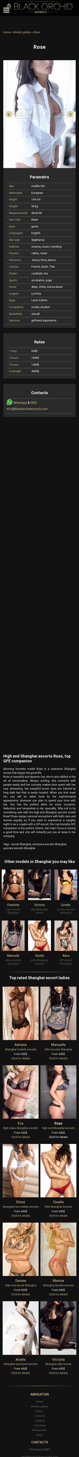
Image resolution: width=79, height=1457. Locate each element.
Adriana (20, 1044)
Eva (20, 1123)
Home (7, 32)
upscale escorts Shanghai (19, 848)
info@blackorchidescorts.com (27, 409)
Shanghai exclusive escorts (21, 1364)
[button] (8, 114)
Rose (58, 1123)
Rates (39, 1411)
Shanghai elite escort (58, 1364)
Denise (20, 1280)
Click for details (20, 1058)
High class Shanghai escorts (20, 1128)
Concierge (39, 1425)
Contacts (39, 1416)
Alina (66, 955)
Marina (58, 1280)
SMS (33, 402)
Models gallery (22, 32)
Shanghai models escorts (20, 1049)
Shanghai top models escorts (21, 1207)
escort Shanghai (21, 844)
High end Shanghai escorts (58, 1128)
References (39, 1430)
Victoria (39, 905)
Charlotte (13, 905)
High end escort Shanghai (20, 1285)
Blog (39, 1435)
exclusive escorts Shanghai (49, 844)
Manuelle (13, 955)
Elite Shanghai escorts (58, 1207)
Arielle (21, 1359)
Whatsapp (20, 402)
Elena (20, 1202)
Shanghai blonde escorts (58, 1285)
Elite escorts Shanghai (58, 1049)
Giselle (39, 955)
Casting (39, 1421)
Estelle (65, 905)
